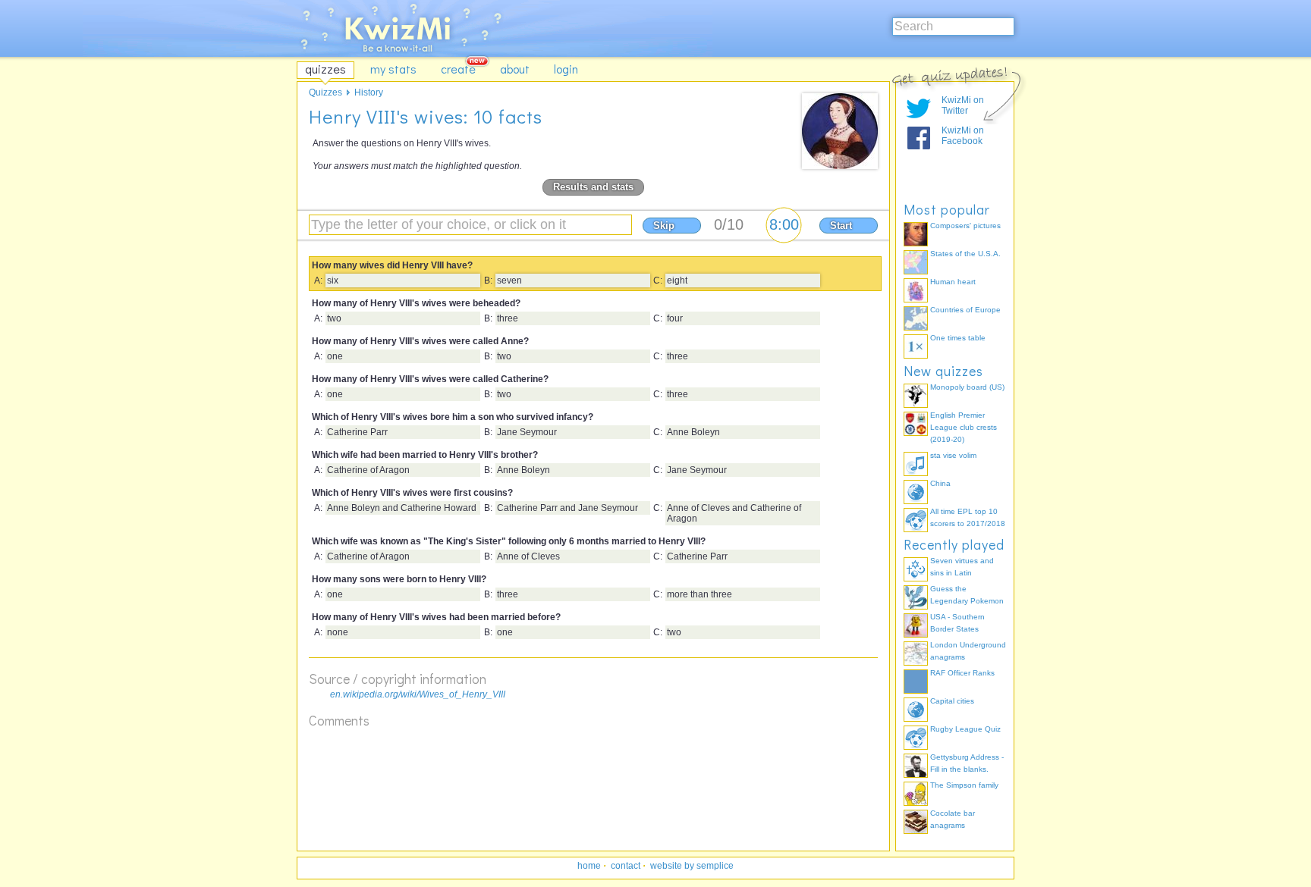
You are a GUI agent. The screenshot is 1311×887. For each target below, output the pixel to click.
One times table (958, 338)
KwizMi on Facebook (963, 135)
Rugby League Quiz (965, 729)
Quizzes (325, 92)
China (940, 483)
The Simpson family (964, 785)
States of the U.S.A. (965, 253)
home (589, 865)
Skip (663, 225)
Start (841, 225)
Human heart (953, 281)
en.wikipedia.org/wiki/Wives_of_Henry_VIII (417, 694)
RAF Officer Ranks (962, 673)
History (368, 92)
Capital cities (952, 701)
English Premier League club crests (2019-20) (963, 427)
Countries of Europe (965, 310)
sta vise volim (953, 455)
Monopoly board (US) (967, 387)
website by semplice (692, 865)
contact (625, 865)
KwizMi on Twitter (963, 105)
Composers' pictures (965, 225)
